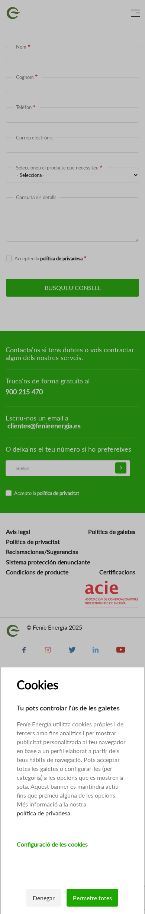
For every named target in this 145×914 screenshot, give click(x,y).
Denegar (44, 897)
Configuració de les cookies (52, 844)
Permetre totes (92, 897)
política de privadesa (43, 812)
